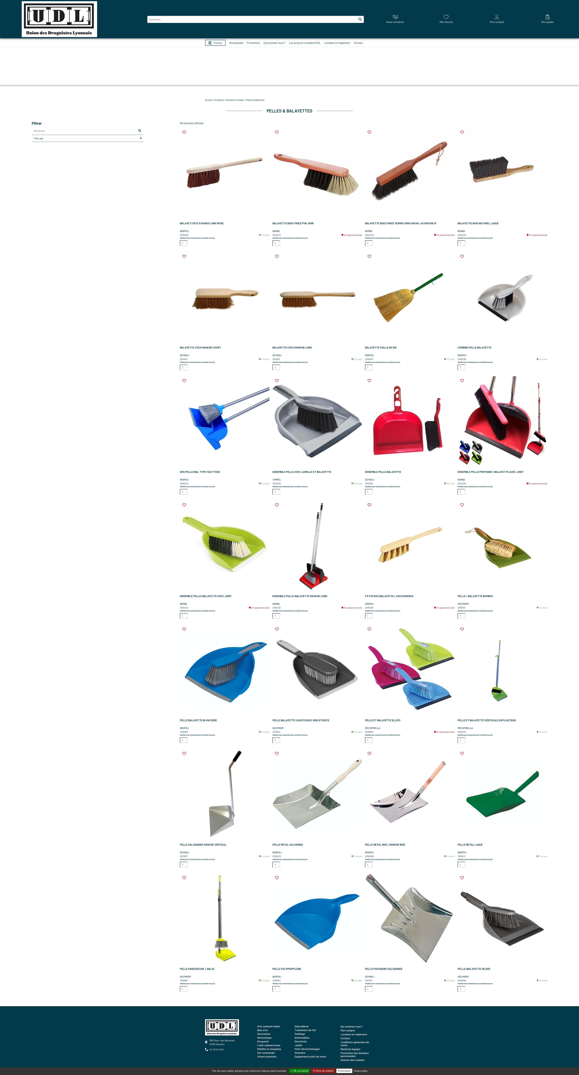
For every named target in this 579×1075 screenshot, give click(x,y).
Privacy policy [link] (361, 1071)
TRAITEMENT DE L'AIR (305, 1030)
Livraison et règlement (337, 42)
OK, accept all (300, 1071)
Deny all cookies (324, 1071)
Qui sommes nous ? (274, 42)
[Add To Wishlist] (184, 132)
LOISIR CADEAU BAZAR (268, 1045)
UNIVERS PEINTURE (266, 1056)
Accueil (208, 100)
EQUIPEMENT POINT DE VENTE (310, 1056)
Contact (358, 42)
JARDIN (298, 1045)
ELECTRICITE (301, 1041)
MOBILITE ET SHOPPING (269, 1049)
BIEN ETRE (262, 1030)
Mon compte (348, 1030)
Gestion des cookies (352, 1060)
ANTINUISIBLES (302, 1037)
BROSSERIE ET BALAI (235, 100)
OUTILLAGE (300, 1033)
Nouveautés (236, 42)
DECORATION (263, 1033)
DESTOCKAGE (264, 1037)
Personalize (344, 1071)
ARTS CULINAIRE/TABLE (268, 1026)
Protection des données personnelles (355, 1054)
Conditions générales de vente (355, 1043)
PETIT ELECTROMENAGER (307, 1049)
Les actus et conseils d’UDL (305, 42)
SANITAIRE (300, 1052)
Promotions (253, 42)
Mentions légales (350, 1049)
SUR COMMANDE (266, 1052)
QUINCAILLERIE (302, 1026)
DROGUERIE (219, 100)
